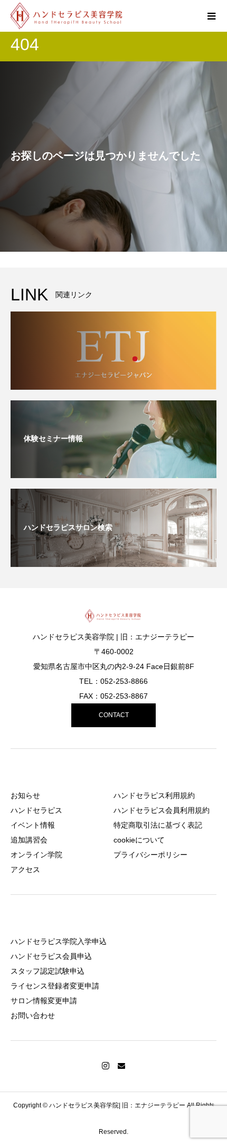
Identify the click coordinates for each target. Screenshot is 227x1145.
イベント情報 (33, 825)
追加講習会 (29, 840)
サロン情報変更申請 (44, 1000)
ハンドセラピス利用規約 (154, 795)
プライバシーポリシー (150, 854)
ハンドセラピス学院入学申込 (59, 941)
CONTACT (114, 715)
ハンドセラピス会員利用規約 (162, 810)
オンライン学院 (36, 854)
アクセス (25, 869)
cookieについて (139, 840)
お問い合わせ (33, 1015)
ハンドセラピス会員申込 (51, 956)
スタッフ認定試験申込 (47, 971)
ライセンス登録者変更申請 (55, 986)
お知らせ (25, 795)
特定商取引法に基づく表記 (158, 825)
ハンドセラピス (36, 810)
